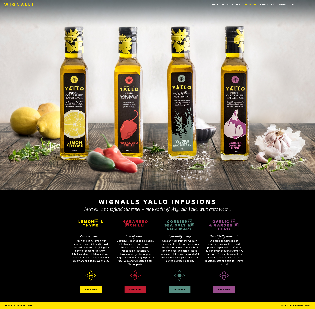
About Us (266, 5)
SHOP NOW (91, 290)
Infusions (250, 5)
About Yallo (230, 5)
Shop (215, 5)
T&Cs (309, 305)
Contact (283, 5)
